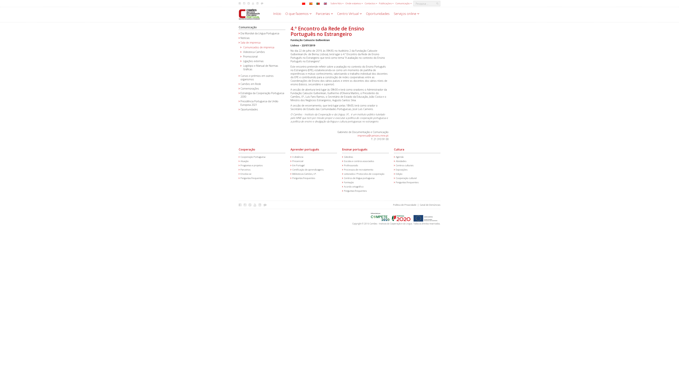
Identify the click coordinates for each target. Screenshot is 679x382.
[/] (249, 14)
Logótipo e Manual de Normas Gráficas (260, 67)
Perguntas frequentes (251, 178)
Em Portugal (298, 165)
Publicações (385, 3)
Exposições (401, 169)
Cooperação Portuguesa (252, 156)
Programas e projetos (251, 165)
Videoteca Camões (254, 52)
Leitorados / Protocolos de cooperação (364, 173)
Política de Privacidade (404, 204)
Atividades (401, 161)
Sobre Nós (336, 3)
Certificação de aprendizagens (308, 169)
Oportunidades (378, 13)
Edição (399, 173)
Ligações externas (253, 61)
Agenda (400, 156)
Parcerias (323, 13)
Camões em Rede (250, 84)
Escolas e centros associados (359, 161)
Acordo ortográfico (354, 186)
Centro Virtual (348, 13)
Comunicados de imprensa (258, 47)
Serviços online (405, 13)
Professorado (351, 165)
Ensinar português (354, 149)
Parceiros (245, 169)
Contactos (370, 3)
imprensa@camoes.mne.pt (373, 135)
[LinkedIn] (261, 205)
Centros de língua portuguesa (359, 178)
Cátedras (348, 156)
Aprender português (305, 149)
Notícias (245, 38)
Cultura (399, 149)
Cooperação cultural (406, 178)
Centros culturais (404, 165)
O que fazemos (297, 13)
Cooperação (247, 149)
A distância (297, 156)
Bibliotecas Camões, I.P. (304, 173)
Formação (349, 182)
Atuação (244, 161)
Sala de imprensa (250, 42)
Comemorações (249, 88)
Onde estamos (353, 3)
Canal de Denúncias (430, 204)
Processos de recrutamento (358, 169)
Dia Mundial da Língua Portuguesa (259, 33)
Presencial (297, 161)
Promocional (250, 56)
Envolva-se (245, 173)
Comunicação (402, 3)
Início (277, 13)
